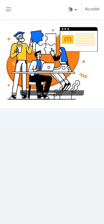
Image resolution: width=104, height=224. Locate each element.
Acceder (92, 9)
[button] (73, 9)
